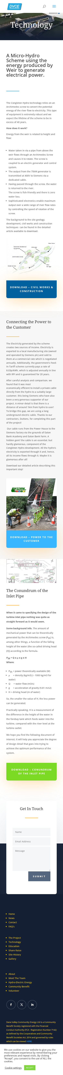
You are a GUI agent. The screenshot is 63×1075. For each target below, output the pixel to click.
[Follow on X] (21, 1004)
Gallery (12, 958)
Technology (15, 942)
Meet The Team (17, 978)
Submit (39, 876)
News (12, 918)
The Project (15, 937)
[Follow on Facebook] (11, 1004)
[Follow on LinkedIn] (32, 1004)
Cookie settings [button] (13, 1067)
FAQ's (12, 926)
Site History (15, 954)
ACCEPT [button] (29, 1067)
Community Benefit (19, 986)
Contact (13, 922)
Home (12, 913)
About (12, 973)
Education (14, 946)
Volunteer (14, 990)
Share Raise (15, 950)
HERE (29, 1041)
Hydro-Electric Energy (20, 982)
